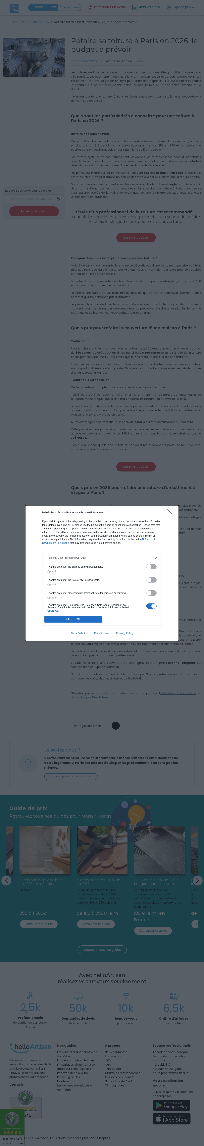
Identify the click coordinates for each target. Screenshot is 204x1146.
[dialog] (102, 573)
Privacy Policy (124, 633)
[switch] (151, 566)
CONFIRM (73, 619)
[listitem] (102, 558)
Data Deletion (79, 633)
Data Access (102, 633)
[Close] (171, 513)
